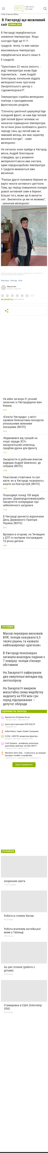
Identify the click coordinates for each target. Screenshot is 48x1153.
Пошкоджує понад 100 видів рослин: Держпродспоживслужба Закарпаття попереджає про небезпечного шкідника (24, 500)
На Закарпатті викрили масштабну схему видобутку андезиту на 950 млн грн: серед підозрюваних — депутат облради (23, 696)
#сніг (20, 280)
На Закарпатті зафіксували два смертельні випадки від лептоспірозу (22, 676)
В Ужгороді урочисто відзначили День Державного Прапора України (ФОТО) (23, 520)
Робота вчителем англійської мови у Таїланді (22, 930)
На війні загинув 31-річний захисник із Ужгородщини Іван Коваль (22, 402)
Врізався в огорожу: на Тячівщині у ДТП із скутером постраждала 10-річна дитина (24, 538)
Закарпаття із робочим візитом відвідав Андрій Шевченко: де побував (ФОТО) (22, 463)
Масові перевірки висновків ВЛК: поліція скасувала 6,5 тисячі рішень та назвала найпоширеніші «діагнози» (23, 639)
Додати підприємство (24, 764)
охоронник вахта (14, 881)
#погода (13, 280)
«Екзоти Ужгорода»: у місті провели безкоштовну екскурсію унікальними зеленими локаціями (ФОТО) (23, 422)
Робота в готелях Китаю (19, 915)
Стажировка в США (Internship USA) (23, 1007)
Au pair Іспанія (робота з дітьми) (19, 968)
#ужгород (5, 280)
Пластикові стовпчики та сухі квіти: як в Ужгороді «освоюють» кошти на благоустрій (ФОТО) (23, 481)
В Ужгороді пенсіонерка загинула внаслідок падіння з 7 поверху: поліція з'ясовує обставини (24, 659)
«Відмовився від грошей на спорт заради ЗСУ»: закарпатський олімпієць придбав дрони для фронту (20, 443)
